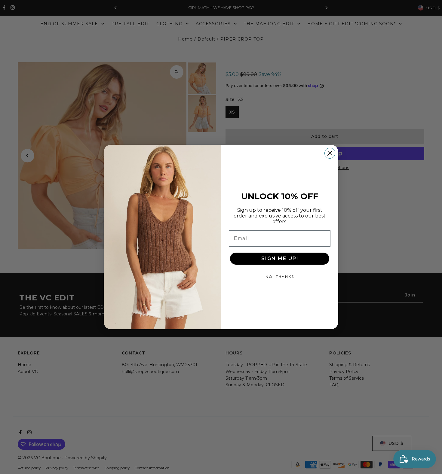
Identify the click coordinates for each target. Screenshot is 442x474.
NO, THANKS (280, 276)
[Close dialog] (329, 153)
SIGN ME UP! (279, 258)
